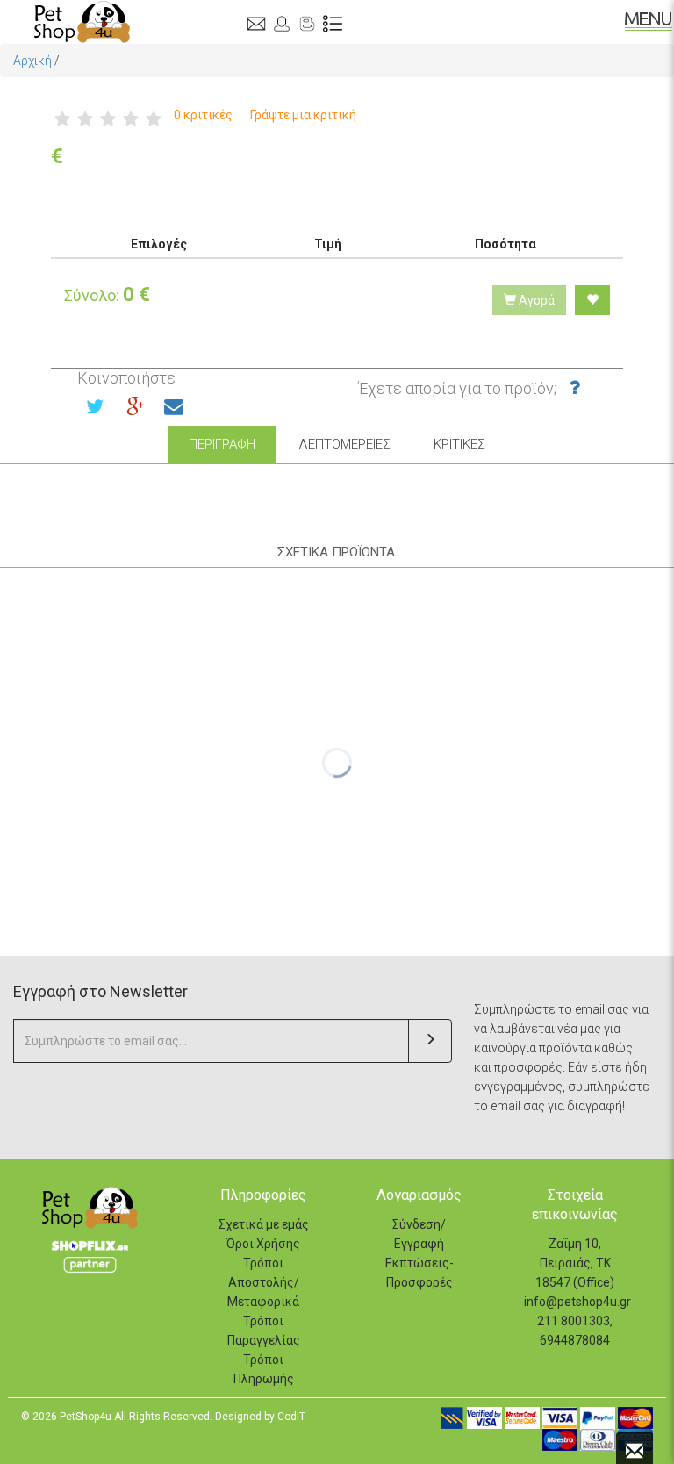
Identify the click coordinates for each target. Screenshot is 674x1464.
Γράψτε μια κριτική (303, 115)
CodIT (291, 1416)
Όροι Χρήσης (263, 1244)
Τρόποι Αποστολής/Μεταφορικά (263, 1282)
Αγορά (535, 300)
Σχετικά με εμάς (264, 1224)
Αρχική (32, 61)
